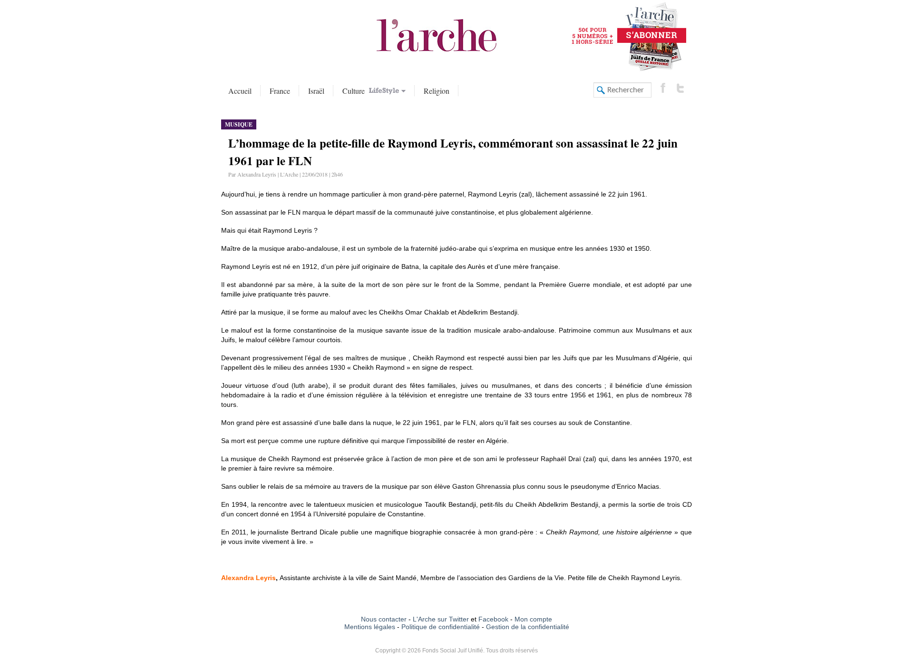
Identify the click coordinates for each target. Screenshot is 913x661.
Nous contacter (384, 619)
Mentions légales (369, 627)
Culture (354, 91)
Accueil (240, 91)
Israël (316, 91)
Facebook (492, 619)
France (280, 91)
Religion (436, 91)
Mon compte (533, 619)
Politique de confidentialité (440, 627)
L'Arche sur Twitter (441, 619)
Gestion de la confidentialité (527, 627)
